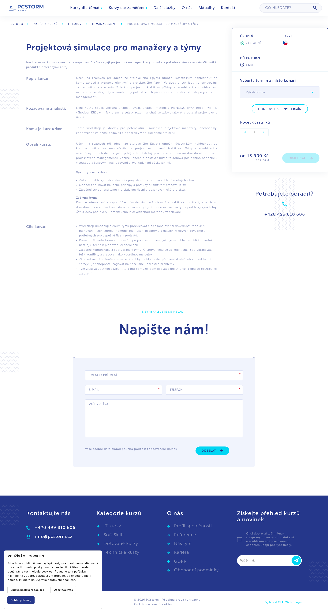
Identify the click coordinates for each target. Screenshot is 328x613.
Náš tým (183, 543)
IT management (104, 24)
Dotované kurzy (121, 543)
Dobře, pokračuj (21, 600)
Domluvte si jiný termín (280, 109)
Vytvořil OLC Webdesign (283, 602)
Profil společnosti (193, 525)
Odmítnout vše (63, 589)
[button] (312, 92)
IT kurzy (74, 24)
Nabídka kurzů (46, 24)
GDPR (180, 561)
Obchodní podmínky (196, 570)
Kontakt (228, 8)
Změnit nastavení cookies (153, 604)
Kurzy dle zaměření (127, 8)
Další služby (165, 8)
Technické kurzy (121, 552)
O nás (187, 8)
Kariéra (181, 552)
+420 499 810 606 (55, 527)
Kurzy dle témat (85, 8)
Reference (185, 534)
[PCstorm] (26, 8)
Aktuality (207, 8)
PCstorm (16, 24)
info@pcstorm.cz (54, 536)
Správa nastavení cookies (27, 589)
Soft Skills (114, 534)
